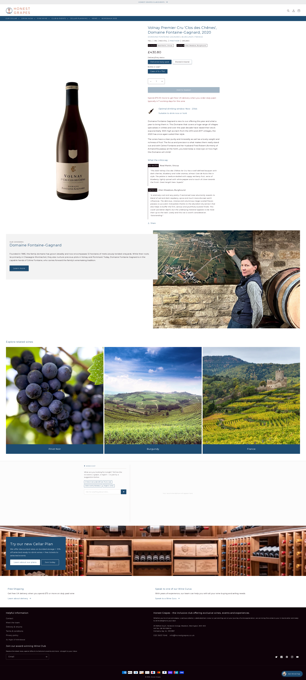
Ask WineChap (294, 674)
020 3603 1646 (160, 635)
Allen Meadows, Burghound (191, 45)
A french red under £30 (93, 482)
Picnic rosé (107, 482)
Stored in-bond (182, 62)
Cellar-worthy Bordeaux (93, 486)
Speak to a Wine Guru (166, 598)
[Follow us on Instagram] (292, 657)
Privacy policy (12, 635)
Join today (50, 562)
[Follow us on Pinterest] (287, 657)
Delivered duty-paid (159, 62)
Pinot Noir (174, 41)
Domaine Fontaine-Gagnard (164, 37)
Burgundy (188, 37)
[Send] (123, 491)
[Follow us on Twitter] (276, 657)
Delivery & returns (14, 627)
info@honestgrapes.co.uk (182, 635)
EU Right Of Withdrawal (15, 640)
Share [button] (153, 223)
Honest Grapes (156, 677)
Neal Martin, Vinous (160, 45)
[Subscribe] (46, 657)
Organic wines (109, 486)
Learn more (19, 268)
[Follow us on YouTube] (297, 657)
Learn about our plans (25, 562)
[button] (12, 18)
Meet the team (13, 623)
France (198, 37)
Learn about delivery (18, 598)
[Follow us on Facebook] (281, 657)
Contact (9, 618)
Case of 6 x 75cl (157, 71)
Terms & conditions (14, 631)
